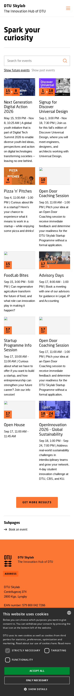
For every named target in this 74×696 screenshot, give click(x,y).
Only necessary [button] (37, 680)
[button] (68, 8)
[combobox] (69, 613)
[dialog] (37, 652)
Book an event (18, 529)
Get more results (37, 502)
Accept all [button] (37, 670)
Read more (64, 643)
